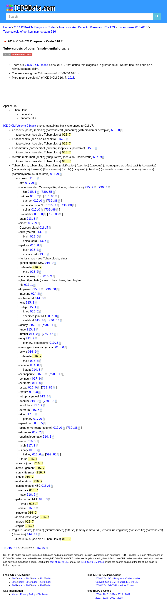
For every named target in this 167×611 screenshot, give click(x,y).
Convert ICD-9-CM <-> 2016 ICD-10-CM (116, 582)
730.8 (103, 187)
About (15, 594)
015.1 (32, 191)
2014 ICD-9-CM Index (92, 562)
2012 (14, 582)
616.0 (115, 130)
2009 (14, 585)
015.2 (34, 196)
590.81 (48, 325)
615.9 (90, 148)
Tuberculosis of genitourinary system (30, 31)
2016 (98, 594)
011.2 (30, 338)
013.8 (40, 232)
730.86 (49, 196)
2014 (28, 578)
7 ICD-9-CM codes (36, 64)
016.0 (33, 325)
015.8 (52, 316)
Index (21, 578)
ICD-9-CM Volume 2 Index (19, 125)
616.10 (32, 534)
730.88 (52, 200)
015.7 (51, 205)
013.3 (31, 218)
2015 (71, 77)
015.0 (37, 200)
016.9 (49, 262)
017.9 (29, 182)
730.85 (47, 191)
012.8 (44, 396)
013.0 (59, 347)
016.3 (33, 450)
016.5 (43, 227)
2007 (42, 585)
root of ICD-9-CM (59, 562)
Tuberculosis (132, 27)
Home (7, 27)
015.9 (89, 187)
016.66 (12, 548)
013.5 (42, 240)
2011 (28, 582)
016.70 (40, 548)
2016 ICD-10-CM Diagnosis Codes (113, 578)
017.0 (30, 414)
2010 (42, 582)
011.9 (54, 174)
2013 (42, 578)
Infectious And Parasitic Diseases (87, 27)
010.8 (53, 342)
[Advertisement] (53, 91)
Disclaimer (42, 594)
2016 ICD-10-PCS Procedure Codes (114, 585)
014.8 (35, 293)
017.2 (37, 405)
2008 (28, 585)
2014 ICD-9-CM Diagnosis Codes (35, 27)
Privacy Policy (27, 594)
